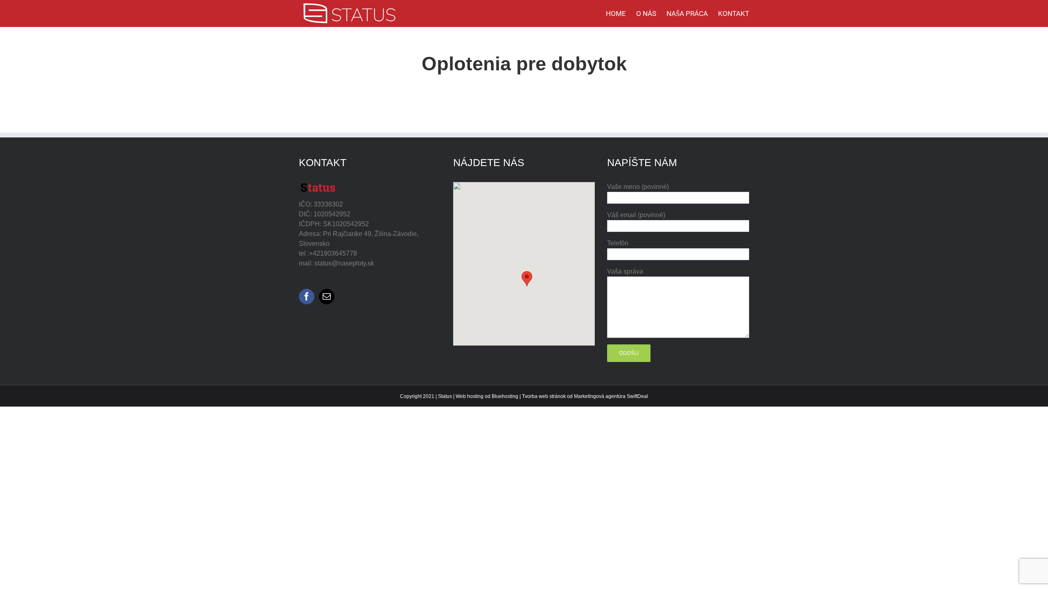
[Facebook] (306, 296)
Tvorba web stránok (544, 396)
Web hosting (469, 396)
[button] (527, 278)
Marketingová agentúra (600, 396)
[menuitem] (621, 13)
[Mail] (326, 296)
